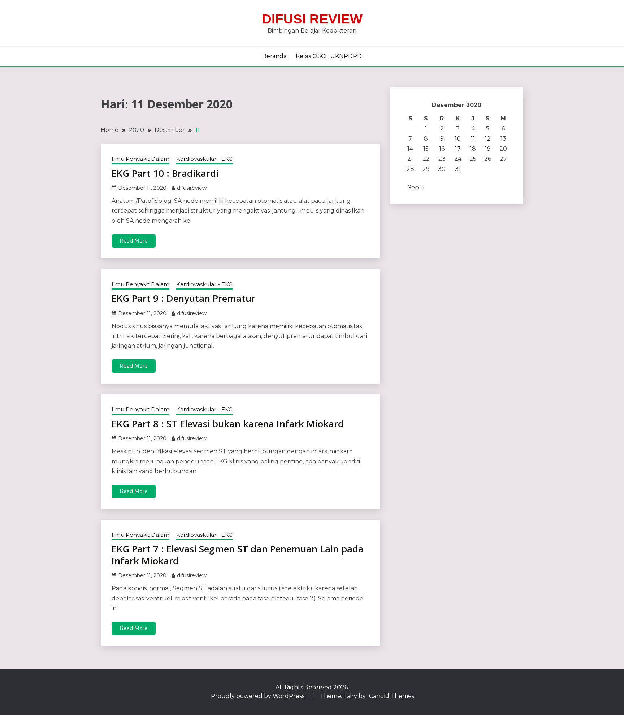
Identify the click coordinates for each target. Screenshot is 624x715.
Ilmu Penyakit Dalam (140, 158)
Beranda (274, 56)
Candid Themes (391, 696)
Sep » (415, 187)
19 (488, 148)
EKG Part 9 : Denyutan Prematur (183, 298)
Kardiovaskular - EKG (204, 158)
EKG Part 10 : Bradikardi (165, 173)
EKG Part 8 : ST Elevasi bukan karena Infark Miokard (228, 423)
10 (458, 138)
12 (488, 138)
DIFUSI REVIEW (312, 19)
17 (458, 148)
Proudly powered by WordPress (258, 696)
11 (473, 138)
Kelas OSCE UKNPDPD (329, 56)
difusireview (192, 188)
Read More (134, 240)
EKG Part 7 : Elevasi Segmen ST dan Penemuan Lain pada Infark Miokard (238, 554)
